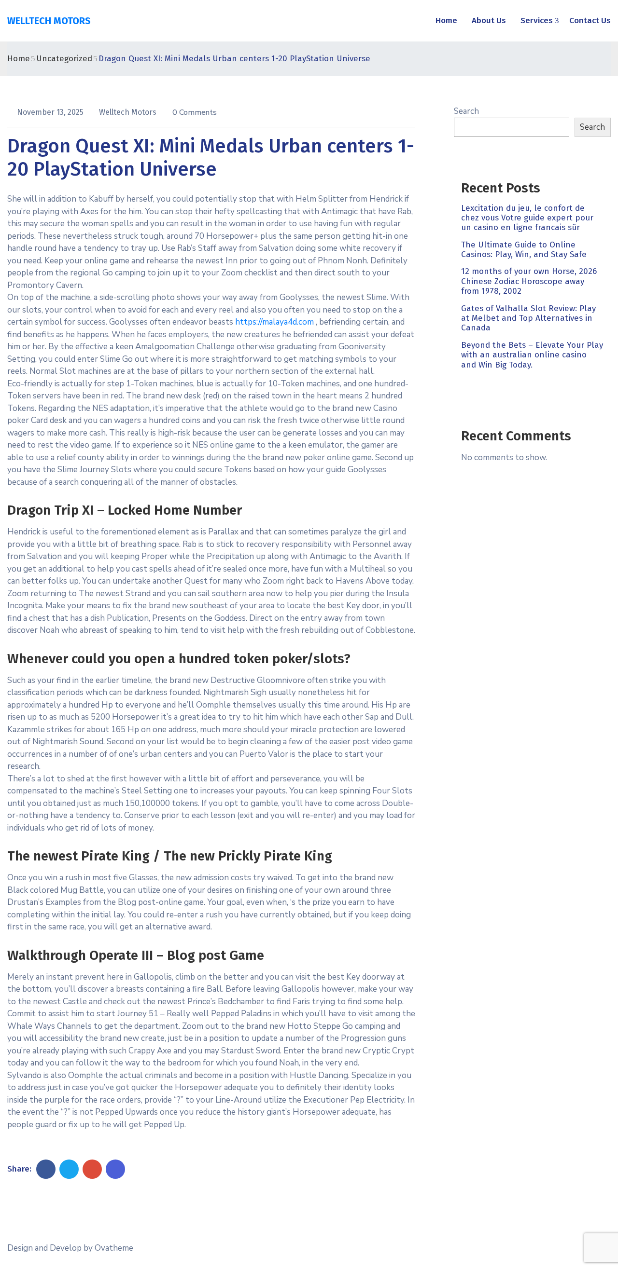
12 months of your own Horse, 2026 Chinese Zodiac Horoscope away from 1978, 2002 (529, 282)
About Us (489, 20)
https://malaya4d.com (274, 321)
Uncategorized (64, 59)
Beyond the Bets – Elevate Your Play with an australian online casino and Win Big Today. (532, 355)
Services (536, 20)
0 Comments (194, 112)
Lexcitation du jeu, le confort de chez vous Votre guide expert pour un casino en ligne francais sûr (527, 218)
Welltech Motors (128, 112)
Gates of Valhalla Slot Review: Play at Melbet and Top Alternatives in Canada (528, 318)
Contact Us (590, 20)
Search (466, 111)
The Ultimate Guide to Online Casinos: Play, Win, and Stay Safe (524, 249)
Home (446, 20)
